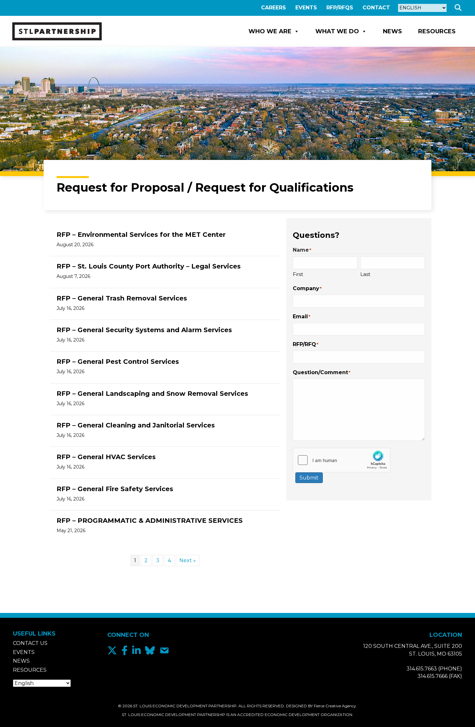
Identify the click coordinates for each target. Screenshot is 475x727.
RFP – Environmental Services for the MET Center (141, 234)
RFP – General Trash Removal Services (122, 298)
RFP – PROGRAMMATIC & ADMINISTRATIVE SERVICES (150, 520)
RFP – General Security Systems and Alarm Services (144, 330)
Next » (187, 560)
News (392, 31)
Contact (376, 8)
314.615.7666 (432, 676)
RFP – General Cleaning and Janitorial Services (136, 425)
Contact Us (30, 643)
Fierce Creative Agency (335, 705)
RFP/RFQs (339, 8)
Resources (437, 31)
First (298, 274)
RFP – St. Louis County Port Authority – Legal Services (149, 266)
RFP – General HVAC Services (106, 457)
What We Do (337, 31)
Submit (309, 478)
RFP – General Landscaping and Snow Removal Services (152, 393)
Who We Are (269, 31)
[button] (459, 8)
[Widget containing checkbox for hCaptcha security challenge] (341, 460)
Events (306, 8)
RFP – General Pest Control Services (118, 361)
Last (365, 274)
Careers (273, 8)
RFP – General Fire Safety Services (115, 489)
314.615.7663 (421, 669)
